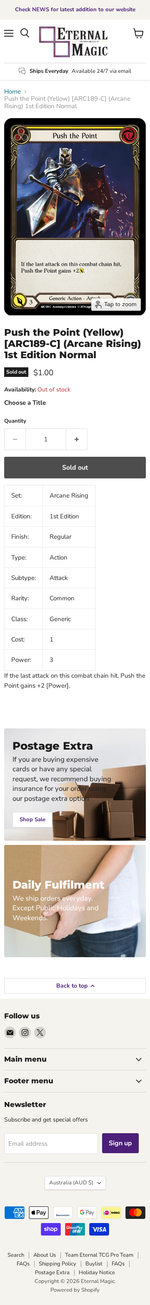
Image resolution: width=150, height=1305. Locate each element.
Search (16, 1255)
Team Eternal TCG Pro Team (99, 1255)
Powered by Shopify (75, 1290)
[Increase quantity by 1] (77, 439)
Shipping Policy (57, 1264)
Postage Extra (52, 1272)
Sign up (120, 1143)
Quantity (15, 421)
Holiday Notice (97, 1272)
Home (12, 91)
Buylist (93, 1264)
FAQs (23, 1264)
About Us (44, 1255)
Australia (71, 1182)
